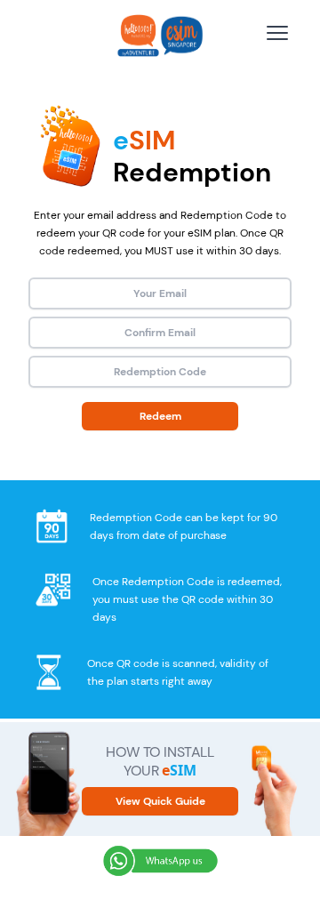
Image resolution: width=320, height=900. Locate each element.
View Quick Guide (160, 801)
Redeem (160, 416)
